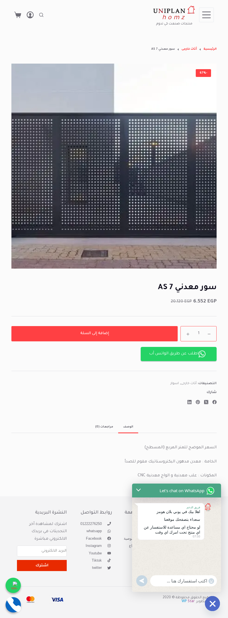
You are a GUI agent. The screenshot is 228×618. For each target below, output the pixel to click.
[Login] (30, 14)
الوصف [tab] (128, 427)
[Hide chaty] (212, 603)
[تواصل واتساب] (13, 585)
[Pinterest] (198, 402)
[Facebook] (214, 402)
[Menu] (206, 14)
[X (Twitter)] (206, 402)
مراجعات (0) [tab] (104, 427)
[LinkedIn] (189, 402)
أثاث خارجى (189, 384)
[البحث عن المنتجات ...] (41, 15)
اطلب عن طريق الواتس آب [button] (174, 354)
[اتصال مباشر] (13, 604)
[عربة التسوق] (17, 14)
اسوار (174, 384)
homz (174, 18)
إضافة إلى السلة (94, 333)
